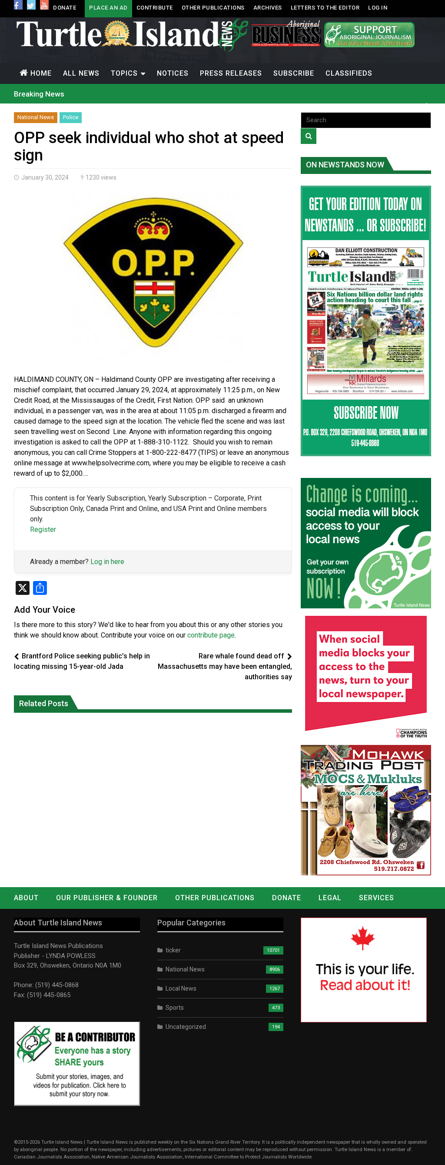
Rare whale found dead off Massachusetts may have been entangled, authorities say (225, 666)
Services (376, 898)
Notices (173, 73)
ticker (173, 950)
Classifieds (348, 73)
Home (41, 73)
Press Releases (231, 73)
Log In (377, 7)
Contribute (154, 7)
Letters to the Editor (325, 7)
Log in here (107, 561)
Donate (64, 7)
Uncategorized (186, 1026)
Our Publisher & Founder (107, 898)
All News (81, 73)
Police (70, 117)
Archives (267, 7)
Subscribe (293, 73)
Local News (181, 988)
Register (43, 529)
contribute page (211, 635)
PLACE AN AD (108, 7)
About (26, 898)
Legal (330, 898)
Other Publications (213, 7)
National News (35, 117)
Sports (175, 1007)
